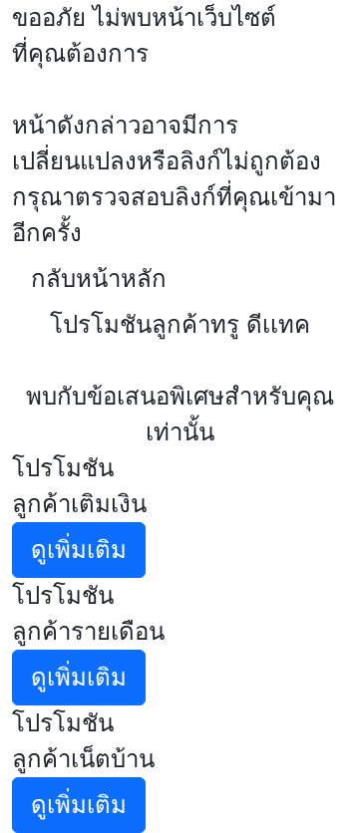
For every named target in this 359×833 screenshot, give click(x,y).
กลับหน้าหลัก (99, 278)
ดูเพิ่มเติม (79, 549)
